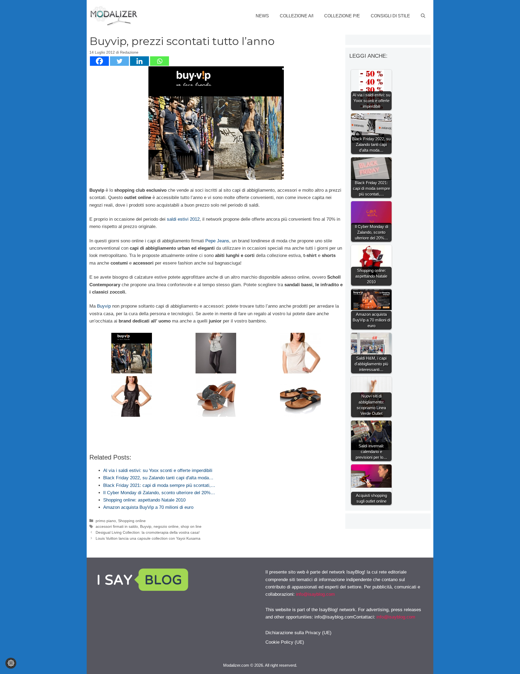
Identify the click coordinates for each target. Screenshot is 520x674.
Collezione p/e (342, 16)
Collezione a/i (296, 16)
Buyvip (104, 306)
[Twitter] (119, 61)
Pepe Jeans (216, 240)
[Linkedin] (139, 61)
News (262, 16)
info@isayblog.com (315, 594)
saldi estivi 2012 (183, 219)
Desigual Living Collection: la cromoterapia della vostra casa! (148, 532)
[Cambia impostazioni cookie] (10, 663)
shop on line (191, 526)
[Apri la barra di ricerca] (423, 16)
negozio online (166, 526)
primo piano (106, 521)
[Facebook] (99, 61)
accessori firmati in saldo (117, 526)
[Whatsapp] (159, 61)
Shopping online (132, 521)
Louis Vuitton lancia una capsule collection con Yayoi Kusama (148, 538)
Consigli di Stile (390, 16)
